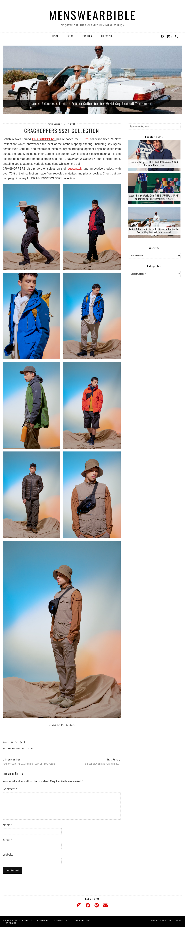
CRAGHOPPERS (43, 139)
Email (7, 839)
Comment (10, 788)
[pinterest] (96, 905)
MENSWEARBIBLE (92, 14)
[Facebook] (162, 36)
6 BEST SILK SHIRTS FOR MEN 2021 (103, 761)
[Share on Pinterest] (21, 742)
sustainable (75, 168)
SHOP (71, 36)
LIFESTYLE (107, 36)
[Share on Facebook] (12, 742)
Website (8, 854)
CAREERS (11, 923)
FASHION (87, 36)
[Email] (105, 905)
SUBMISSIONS (82, 920)
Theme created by (166, 920)
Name (7, 824)
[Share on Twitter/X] (17, 742)
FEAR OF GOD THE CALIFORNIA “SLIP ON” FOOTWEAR (29, 761)
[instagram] (79, 905)
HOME (55, 36)
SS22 (30, 748)
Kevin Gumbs (54, 123)
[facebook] (88, 905)
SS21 (85, 139)
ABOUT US (43, 920)
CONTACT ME (61, 920)
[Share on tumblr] (25, 742)
